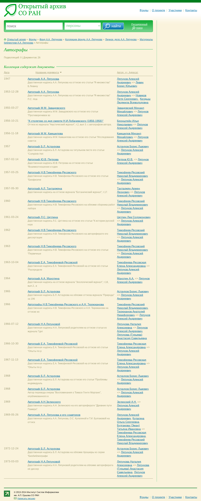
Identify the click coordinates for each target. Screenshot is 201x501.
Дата (6, 72)
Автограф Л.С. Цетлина (43, 217)
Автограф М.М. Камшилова (45, 133)
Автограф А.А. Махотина (43, 278)
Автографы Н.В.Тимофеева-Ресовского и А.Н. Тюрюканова (66, 304)
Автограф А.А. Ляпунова (43, 78)
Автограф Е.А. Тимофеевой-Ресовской (53, 262)
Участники (175, 10)
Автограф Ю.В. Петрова (43, 159)
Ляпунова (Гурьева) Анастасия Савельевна (133, 468)
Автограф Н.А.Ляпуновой (44, 324)
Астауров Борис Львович (133, 146)
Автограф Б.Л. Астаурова (44, 146)
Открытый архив (16, 39)
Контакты (191, 10)
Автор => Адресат (127, 72)
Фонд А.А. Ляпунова (50, 39)
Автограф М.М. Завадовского (46, 107)
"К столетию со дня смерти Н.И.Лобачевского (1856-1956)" (65, 120)
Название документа (47, 72)
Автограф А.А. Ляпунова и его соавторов (54, 414)
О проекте (158, 10)
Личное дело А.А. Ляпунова (121, 39)
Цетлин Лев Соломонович (133, 217)
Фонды (144, 10)
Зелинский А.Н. (127, 401)
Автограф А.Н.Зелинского (44, 401)
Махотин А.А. (125, 278)
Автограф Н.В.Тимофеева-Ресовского (52, 172)
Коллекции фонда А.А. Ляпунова (83, 39)
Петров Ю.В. (125, 159)
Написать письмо (26, 498)
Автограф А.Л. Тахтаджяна (45, 188)
